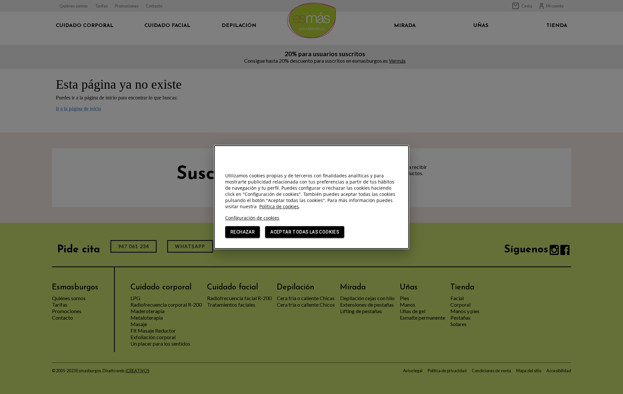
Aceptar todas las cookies (304, 232)
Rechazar (242, 232)
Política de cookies (279, 206)
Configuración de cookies (252, 218)
